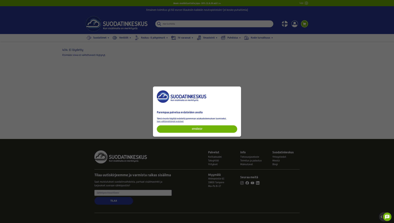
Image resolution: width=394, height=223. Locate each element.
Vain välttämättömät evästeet (170, 121)
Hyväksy (197, 128)
